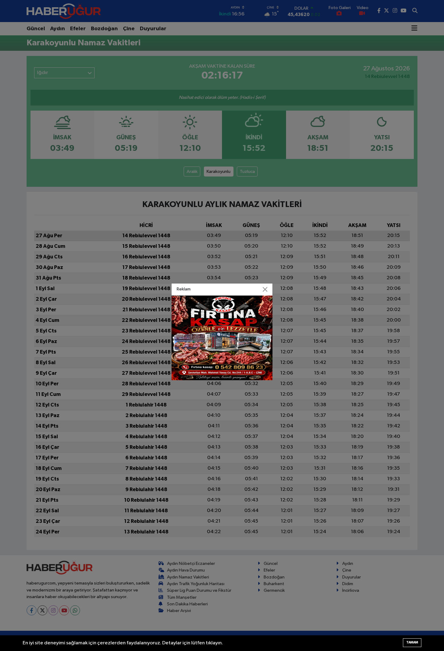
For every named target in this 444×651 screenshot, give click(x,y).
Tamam (412, 642)
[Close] (265, 289)
